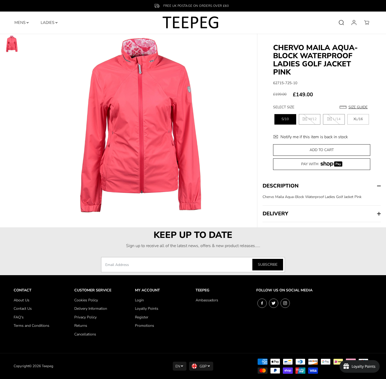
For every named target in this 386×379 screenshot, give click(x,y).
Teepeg (47, 366)
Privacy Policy (85, 317)
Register (141, 317)
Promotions (144, 325)
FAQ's (19, 317)
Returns (80, 325)
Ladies (48, 22)
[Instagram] (285, 303)
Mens (20, 22)
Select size (283, 107)
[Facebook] (262, 303)
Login (139, 300)
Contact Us (23, 308)
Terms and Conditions (31, 325)
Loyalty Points (146, 308)
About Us (21, 300)
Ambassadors (207, 300)
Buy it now (321, 165)
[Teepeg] (190, 23)
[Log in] (354, 22)
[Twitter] (273, 303)
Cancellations (85, 334)
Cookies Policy (86, 300)
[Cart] (366, 22)
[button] (355, 107)
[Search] (341, 22)
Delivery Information (90, 308)
